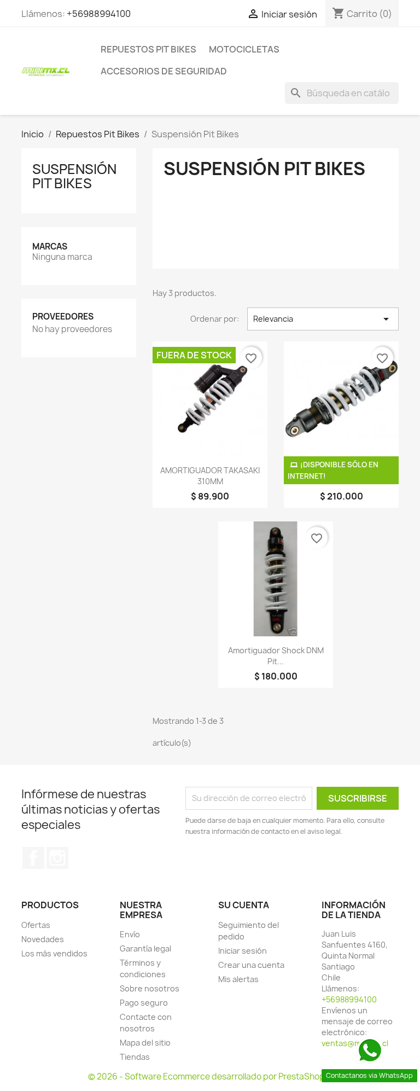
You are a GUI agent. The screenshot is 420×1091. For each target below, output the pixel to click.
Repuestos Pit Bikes (148, 49)
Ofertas (35, 925)
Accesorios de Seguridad (164, 71)
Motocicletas (244, 49)
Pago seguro (144, 1002)
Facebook (33, 858)
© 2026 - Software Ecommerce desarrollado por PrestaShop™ (210, 1076)
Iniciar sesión (242, 950)
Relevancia (323, 319)
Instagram (57, 858)
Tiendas (135, 1057)
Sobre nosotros (149, 988)
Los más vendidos (54, 953)
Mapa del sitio (145, 1042)
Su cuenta (243, 905)
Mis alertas (238, 979)
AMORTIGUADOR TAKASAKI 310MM (210, 475)
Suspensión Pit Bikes (74, 176)
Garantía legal (145, 948)
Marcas (49, 246)
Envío (130, 934)
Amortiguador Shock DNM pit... (276, 655)
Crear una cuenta (251, 965)
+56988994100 (99, 14)
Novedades (42, 939)
